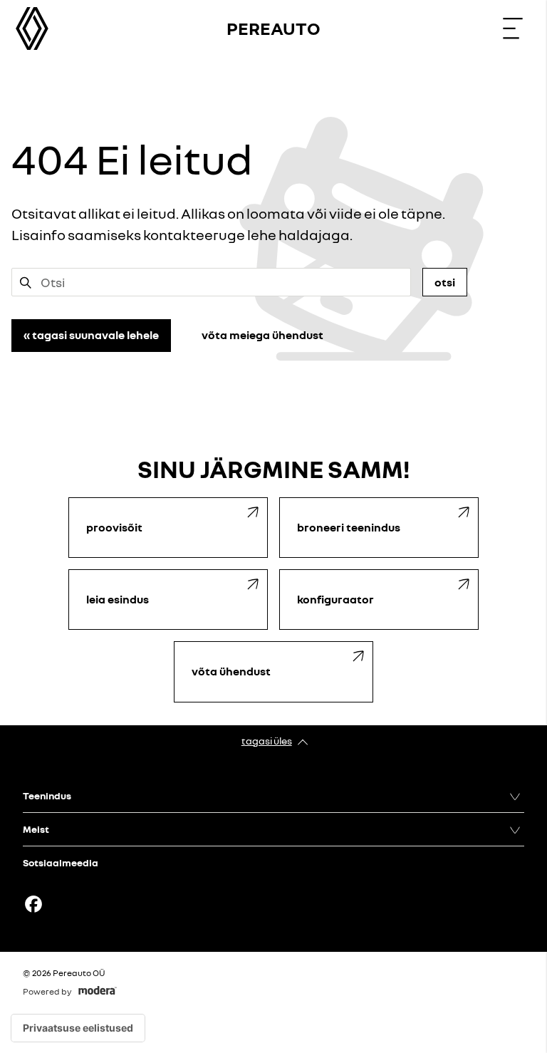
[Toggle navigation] (512, 28)
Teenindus (47, 795)
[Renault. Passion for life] (32, 28)
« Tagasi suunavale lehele (91, 335)
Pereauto (273, 28)
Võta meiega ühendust (262, 335)
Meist (36, 829)
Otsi (444, 282)
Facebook (33, 904)
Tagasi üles (266, 741)
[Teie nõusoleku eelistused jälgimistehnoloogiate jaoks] (78, 1028)
